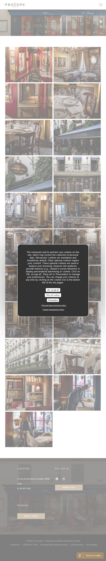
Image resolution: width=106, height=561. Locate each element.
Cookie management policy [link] (53, 310)
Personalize (53, 300)
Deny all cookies (53, 295)
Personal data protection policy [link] (54, 305)
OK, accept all (53, 290)
